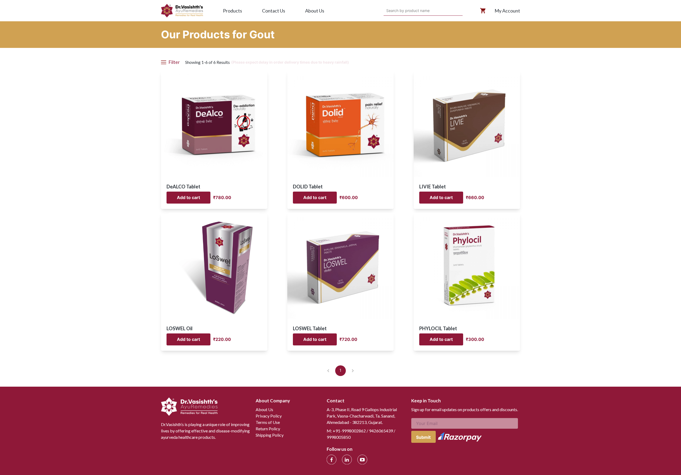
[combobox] (387, 10)
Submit (423, 437)
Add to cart (188, 197)
